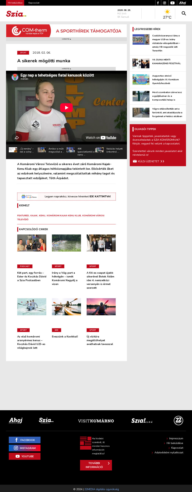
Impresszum (176, 438)
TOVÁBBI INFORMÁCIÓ (94, 465)
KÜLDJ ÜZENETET (148, 161)
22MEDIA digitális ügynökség (101, 489)
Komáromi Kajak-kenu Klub (64, 215)
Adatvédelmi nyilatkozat (168, 452)
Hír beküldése (175, 443)
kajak (34, 215)
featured (23, 215)
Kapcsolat (33, 2)
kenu (42, 215)
